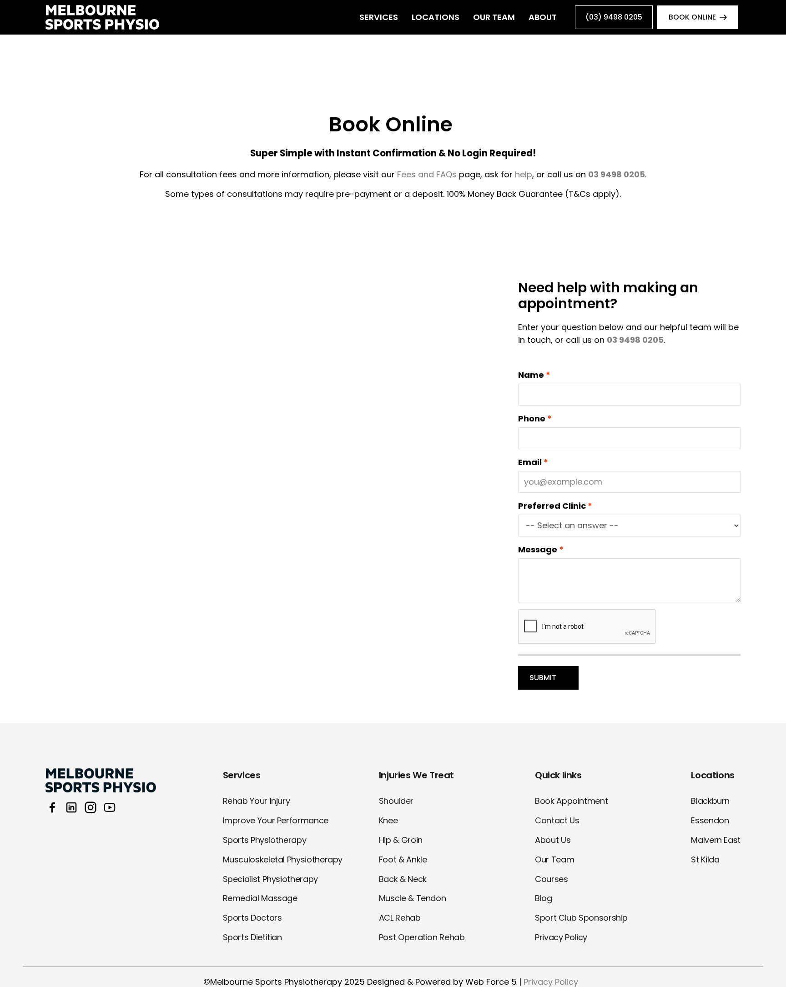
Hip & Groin (401, 840)
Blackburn (710, 801)
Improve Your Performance (275, 820)
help (523, 174)
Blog (543, 898)
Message (537, 549)
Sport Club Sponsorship (581, 917)
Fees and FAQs (427, 174)
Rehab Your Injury (256, 801)
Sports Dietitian (252, 937)
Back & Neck (403, 879)
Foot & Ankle (403, 859)
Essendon (710, 820)
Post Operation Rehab (422, 937)
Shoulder (396, 801)
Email (530, 462)
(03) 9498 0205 (613, 17)
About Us (552, 840)
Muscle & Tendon (412, 898)
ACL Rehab (400, 917)
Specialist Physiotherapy (270, 879)
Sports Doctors (252, 917)
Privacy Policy (561, 937)
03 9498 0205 (635, 340)
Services (378, 17)
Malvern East (716, 840)
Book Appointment (571, 801)
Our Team (494, 17)
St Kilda (705, 859)
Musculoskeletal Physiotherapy (283, 859)
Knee (388, 820)
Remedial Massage (260, 898)
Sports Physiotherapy (265, 840)
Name (531, 375)
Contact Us (557, 820)
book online (692, 17)
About (543, 17)
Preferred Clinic (552, 505)
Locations (435, 17)
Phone (531, 418)
